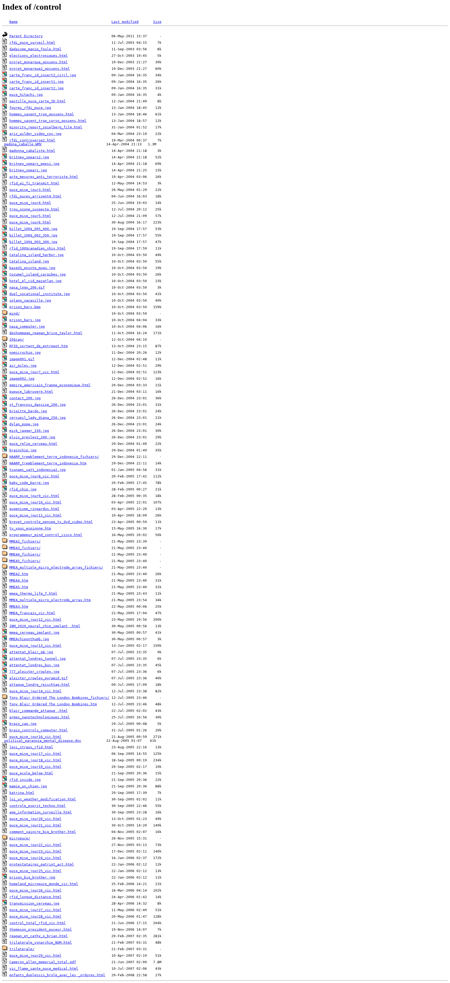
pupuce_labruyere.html (31, 392)
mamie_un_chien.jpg (28, 786)
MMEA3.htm (18, 606)
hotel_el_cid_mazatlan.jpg (35, 281)
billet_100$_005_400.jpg (33, 229)
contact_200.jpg (25, 398)
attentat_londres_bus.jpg (34, 665)
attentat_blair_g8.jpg (31, 652)
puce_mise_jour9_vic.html (34, 496)
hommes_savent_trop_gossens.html (41, 114)
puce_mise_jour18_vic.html (35, 760)
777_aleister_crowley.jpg (34, 672)
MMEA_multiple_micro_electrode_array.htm (50, 600)
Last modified (125, 22)
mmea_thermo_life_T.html (33, 593)
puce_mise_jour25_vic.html (35, 871)
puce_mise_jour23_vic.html (35, 851)
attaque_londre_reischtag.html (39, 685)
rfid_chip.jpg (22, 489)
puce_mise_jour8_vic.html (34, 476)
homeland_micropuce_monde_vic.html (43, 884)
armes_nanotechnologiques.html (39, 717)
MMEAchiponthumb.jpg (29, 639)
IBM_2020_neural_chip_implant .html (44, 626)
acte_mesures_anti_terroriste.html (43, 177)
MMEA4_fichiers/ (25, 554)
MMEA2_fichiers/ (25, 541)
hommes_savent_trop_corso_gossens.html (47, 121)
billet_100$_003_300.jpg (33, 242)
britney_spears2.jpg (29, 157)
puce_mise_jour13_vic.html (35, 646)
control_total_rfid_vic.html (37, 923)
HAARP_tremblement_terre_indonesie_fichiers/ (54, 457)
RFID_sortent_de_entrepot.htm (38, 346)
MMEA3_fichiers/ (25, 548)
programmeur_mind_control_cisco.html (45, 535)
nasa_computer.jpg (27, 326)
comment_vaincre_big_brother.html (42, 832)
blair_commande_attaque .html (38, 711)
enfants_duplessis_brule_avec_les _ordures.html (57, 975)
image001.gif (21, 359)
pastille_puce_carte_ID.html (37, 101)
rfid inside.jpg (25, 780)
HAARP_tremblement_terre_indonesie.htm (47, 463)
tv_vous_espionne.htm (30, 528)
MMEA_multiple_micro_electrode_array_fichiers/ (56, 567)
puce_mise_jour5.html (30, 216)
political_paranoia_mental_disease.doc (42, 741)
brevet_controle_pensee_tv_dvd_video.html (51, 522)
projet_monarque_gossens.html (38, 62)
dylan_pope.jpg (24, 424)
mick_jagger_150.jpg (29, 431)
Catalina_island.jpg (29, 261)
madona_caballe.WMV (23, 144)
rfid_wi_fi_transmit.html (34, 183)
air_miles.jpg (22, 366)
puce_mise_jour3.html (30, 190)
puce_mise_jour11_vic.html (35, 515)
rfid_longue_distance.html (35, 897)
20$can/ (16, 339)
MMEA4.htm (18, 580)
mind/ (14, 313)
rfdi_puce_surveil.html (32, 43)
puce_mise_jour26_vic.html (35, 890)
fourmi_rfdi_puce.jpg (30, 108)
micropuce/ (19, 838)
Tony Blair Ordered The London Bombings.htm (53, 704)
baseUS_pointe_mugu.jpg (32, 268)
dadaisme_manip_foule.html (35, 49)
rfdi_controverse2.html (32, 140)
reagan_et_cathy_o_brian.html (38, 936)
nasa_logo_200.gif (27, 287)
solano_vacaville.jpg (30, 300)
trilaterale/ (21, 949)
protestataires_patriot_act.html (41, 864)
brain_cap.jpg (22, 724)
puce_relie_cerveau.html (33, 444)
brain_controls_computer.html (38, 730)
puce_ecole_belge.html (31, 773)
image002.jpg (21, 379)
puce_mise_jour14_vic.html (35, 691)
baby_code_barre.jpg (29, 483)
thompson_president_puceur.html (40, 929)
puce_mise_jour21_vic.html (35, 825)
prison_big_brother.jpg (32, 877)
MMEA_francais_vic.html (32, 613)
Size (157, 22)
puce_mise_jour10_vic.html (35, 502)
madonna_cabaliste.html (32, 151)
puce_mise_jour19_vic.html (35, 767)
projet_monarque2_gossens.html (39, 69)
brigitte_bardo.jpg (28, 411)
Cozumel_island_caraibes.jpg (37, 274)
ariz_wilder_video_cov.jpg (35, 134)
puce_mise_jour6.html (30, 222)
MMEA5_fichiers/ (25, 561)
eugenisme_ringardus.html (34, 509)
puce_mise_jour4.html (30, 203)
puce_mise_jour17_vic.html (35, 754)
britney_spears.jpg (28, 170)
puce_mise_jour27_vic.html (35, 910)
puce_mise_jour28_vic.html (35, 916)
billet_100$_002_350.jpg (33, 235)
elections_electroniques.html (38, 56)
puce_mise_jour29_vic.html (35, 955)
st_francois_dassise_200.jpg (37, 405)
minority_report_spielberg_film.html (45, 127)
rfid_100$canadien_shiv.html (37, 248)
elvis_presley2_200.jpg (32, 437)
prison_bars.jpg (25, 320)
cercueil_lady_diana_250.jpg (37, 418)
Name (13, 22)
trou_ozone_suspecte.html (34, 209)
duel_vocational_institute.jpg (39, 294)
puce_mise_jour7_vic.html (34, 372)
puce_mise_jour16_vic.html (35, 737)
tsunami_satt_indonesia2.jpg (37, 470)
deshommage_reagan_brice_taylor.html (45, 333)
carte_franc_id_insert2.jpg (36, 88)
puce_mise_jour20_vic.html (35, 819)
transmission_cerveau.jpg (34, 903)
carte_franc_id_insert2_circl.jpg (42, 75)
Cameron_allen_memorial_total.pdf (42, 962)
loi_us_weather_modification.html (42, 799)
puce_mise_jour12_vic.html (35, 619)
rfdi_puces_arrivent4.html (35, 196)
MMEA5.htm (18, 587)
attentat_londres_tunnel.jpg (37, 659)
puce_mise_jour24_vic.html (35, 858)
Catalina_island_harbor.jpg (36, 255)
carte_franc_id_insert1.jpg (36, 82)
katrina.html (21, 793)
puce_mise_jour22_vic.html (35, 845)
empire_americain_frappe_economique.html (50, 385)
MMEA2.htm (18, 574)
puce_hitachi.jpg (26, 95)
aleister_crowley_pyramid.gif (38, 678)
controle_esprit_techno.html (37, 806)
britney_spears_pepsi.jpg (34, 164)
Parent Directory (26, 36)
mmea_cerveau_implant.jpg (34, 632)
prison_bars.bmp (25, 307)
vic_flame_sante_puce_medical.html (43, 968)
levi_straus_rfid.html (31, 747)
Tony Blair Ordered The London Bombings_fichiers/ (59, 698)
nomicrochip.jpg (25, 352)
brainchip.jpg (22, 450)
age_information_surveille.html (40, 812)
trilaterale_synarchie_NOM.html (40, 942)
